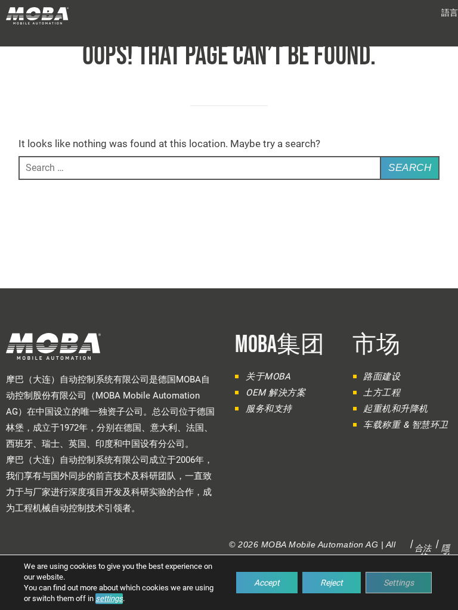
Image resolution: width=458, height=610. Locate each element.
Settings (398, 582)
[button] (449, 12)
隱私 (445, 552)
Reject (331, 582)
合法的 (423, 552)
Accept (267, 582)
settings (109, 598)
